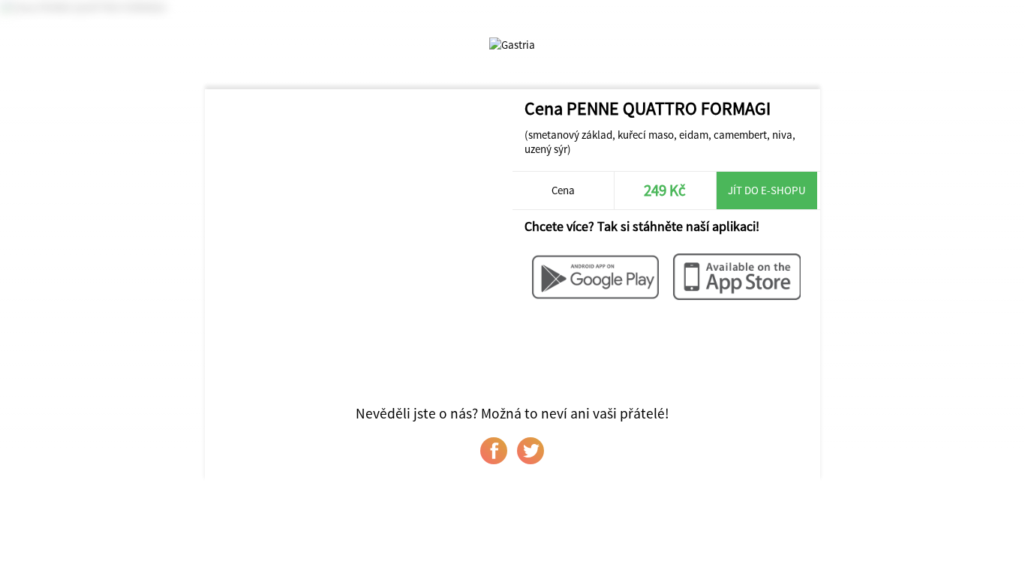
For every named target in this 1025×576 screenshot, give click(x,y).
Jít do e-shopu (767, 190)
